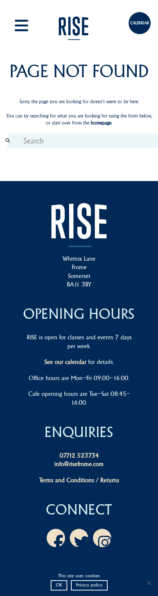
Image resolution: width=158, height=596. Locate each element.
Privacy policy (89, 585)
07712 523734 (79, 455)
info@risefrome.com (79, 463)
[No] (148, 582)
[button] (29, 25)
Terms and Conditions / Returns (79, 480)
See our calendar (65, 361)
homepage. (101, 122)
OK (59, 585)
